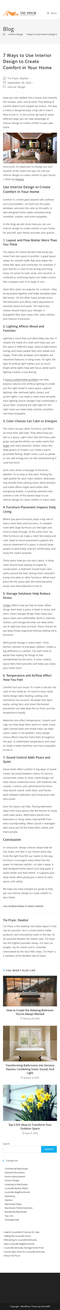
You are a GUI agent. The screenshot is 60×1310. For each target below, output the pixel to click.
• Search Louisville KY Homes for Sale (21, 1232)
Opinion (9, 1200)
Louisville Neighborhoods (17, 1192)
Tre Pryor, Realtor (18, 78)
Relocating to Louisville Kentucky (20, 1239)
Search (6, 1143)
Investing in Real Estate (16, 1184)
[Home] (4, 34)
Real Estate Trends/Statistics (18, 1207)
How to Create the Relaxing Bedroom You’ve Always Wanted (30, 1012)
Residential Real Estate (16, 1211)
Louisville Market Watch (16, 1188)
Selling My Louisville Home (17, 1235)
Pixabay (19, 179)
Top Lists (9, 1215)
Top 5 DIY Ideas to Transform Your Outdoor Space (30, 1126)
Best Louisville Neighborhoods (19, 1243)
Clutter (7, 605)
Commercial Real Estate (16, 1168)
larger (6, 445)
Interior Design (17, 86)
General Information (15, 1172)
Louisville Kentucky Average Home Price (24, 1247)
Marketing (10, 1196)
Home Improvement (15, 1176)
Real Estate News (13, 1204)
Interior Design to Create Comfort (26, 906)
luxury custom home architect (21, 379)
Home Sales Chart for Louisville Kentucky (24, 1251)
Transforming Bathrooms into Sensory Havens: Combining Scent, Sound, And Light (30, 1069)
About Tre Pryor (12, 1255)
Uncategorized (12, 1219)
